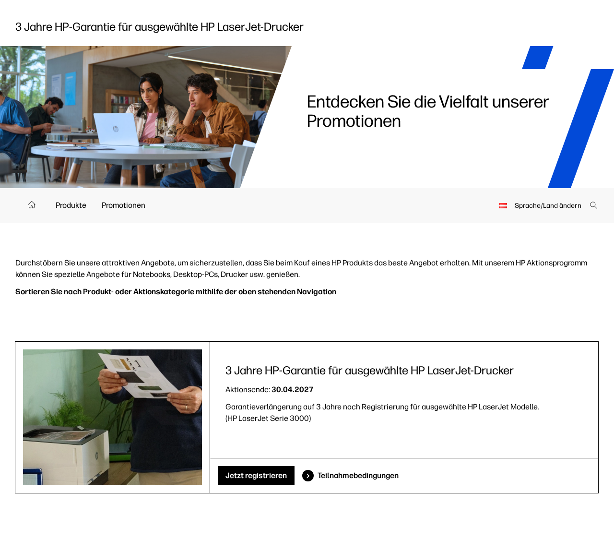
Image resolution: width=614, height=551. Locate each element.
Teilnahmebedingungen (358, 475)
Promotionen (123, 205)
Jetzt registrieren (256, 475)
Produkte (71, 205)
